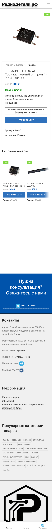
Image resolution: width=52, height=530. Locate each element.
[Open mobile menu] (48, 4)
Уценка (6, 470)
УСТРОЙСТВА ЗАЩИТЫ (36, 466)
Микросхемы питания (13, 449)
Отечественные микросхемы (16, 453)
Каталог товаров (10, 397)
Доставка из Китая (11, 408)
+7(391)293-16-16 (21, 357)
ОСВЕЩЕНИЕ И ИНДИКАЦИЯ (36, 449)
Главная (9, 65)
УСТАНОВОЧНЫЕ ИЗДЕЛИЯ (14, 466)
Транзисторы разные (26, 461)
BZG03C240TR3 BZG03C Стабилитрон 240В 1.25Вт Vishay (37, 187)
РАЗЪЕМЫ (35, 453)
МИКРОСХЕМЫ (24, 444)
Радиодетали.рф (20, 4)
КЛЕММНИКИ (16, 440)
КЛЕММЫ (27, 440)
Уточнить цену (26, 120)
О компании (8, 401)
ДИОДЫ (6, 440)
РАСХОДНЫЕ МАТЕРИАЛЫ (13, 457)
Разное (32, 65)
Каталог (20, 65)
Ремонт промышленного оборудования (23, 404)
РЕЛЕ (27, 457)
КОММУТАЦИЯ (38, 440)
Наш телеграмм (28, 306)
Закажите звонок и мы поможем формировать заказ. (26, 111)
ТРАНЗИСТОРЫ (9, 461)
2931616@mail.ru (17, 350)
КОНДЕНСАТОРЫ (9, 444)
